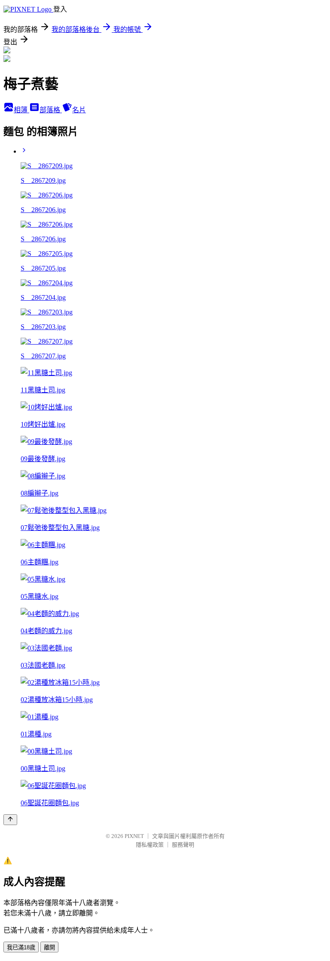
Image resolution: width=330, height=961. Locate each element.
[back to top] (10, 819)
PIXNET (134, 836)
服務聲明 (183, 844)
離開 (49, 947)
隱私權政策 (150, 844)
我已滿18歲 (21, 947)
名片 (79, 110)
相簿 (21, 110)
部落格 (51, 110)
